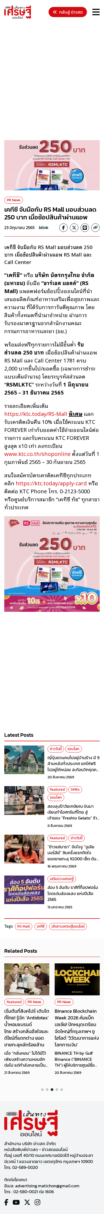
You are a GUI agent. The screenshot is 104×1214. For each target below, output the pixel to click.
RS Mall (23, 926)
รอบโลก (73, 749)
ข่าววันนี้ (56, 749)
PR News (14, 200)
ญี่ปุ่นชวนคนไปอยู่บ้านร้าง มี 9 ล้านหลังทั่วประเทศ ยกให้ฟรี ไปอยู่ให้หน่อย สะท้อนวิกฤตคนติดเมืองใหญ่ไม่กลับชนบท (73, 766)
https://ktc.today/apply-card (51, 483)
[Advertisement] (52, 80)
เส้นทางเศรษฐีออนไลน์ (68, 926)
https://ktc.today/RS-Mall (35, 413)
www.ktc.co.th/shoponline (37, 453)
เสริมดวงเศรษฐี (62, 879)
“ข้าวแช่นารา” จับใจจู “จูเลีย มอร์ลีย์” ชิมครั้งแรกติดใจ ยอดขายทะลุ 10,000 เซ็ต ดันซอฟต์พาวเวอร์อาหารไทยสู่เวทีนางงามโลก (73, 859)
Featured (57, 789)
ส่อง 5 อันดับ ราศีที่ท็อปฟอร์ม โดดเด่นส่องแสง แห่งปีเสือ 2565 (72, 893)
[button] (42, 1089)
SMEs (75, 789)
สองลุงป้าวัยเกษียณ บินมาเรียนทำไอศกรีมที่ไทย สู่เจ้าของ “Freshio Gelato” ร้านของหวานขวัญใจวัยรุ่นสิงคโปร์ (73, 818)
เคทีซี (41, 926)
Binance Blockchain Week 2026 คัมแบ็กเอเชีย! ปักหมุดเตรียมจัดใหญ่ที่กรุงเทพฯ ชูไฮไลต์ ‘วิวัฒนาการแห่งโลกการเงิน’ (77, 1027)
